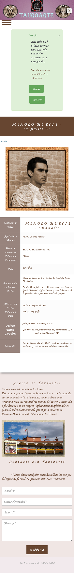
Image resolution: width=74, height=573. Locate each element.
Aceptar (36, 88)
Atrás (3, 141)
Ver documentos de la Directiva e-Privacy (40, 74)
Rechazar (37, 99)
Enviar (37, 550)
